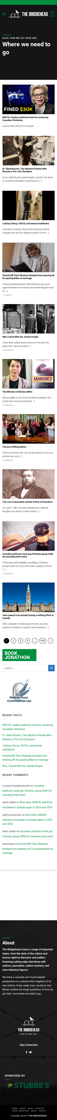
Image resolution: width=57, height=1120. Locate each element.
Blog (30, 1108)
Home (14, 1108)
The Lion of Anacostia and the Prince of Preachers (27, 502)
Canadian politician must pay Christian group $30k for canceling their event (27, 555)
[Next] (50, 640)
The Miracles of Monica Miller (17, 391)
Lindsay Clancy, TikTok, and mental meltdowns (25, 223)
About (23, 1108)
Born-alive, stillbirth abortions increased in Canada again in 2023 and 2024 (27, 805)
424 (43, 640)
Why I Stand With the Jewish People (20, 337)
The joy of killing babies (14, 447)
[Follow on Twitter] (30, 1052)
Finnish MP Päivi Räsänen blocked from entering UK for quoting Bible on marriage (28, 277)
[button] (4, 14)
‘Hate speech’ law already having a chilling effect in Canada (28, 616)
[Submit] (51, 668)
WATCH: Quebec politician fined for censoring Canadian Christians (25, 118)
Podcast (39, 1108)
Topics (42, 1111)
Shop (33, 1111)
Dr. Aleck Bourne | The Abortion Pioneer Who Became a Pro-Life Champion (24, 170)
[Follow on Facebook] (26, 1052)
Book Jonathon (20, 1111)
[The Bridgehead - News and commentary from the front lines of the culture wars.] (28, 14)
